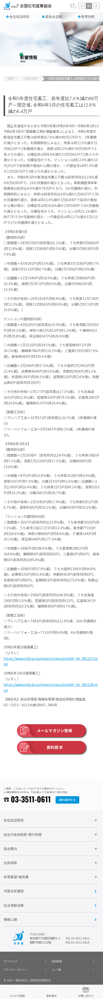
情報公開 (10, 919)
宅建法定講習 (14, 891)
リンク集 (56, 969)
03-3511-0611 (31, 799)
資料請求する (67, 800)
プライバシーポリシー (16, 969)
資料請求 (54, 747)
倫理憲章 (57, 961)
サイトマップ (10, 961)
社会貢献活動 (14, 905)
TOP (10, 78)
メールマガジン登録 (55, 730)
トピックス (31, 78)
